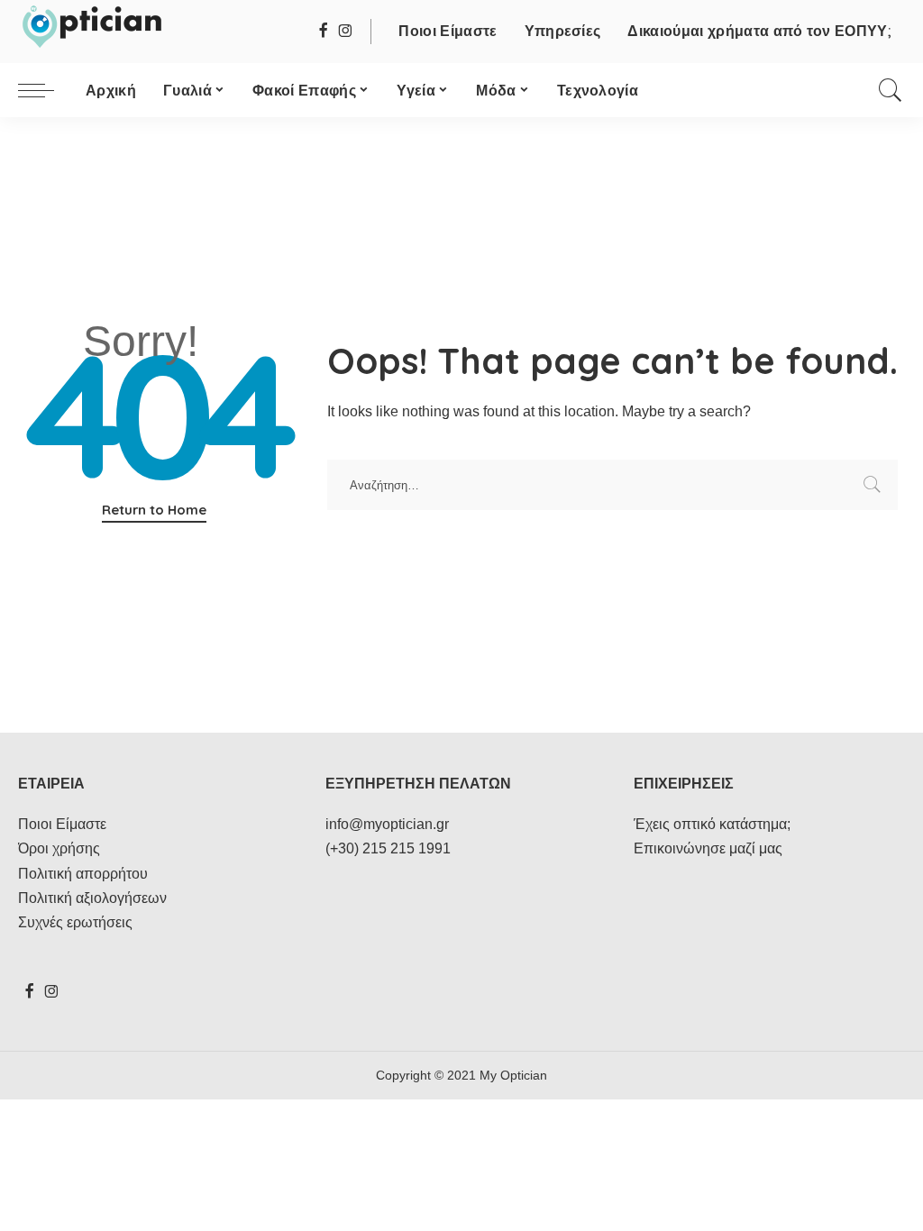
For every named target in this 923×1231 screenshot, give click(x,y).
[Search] (890, 90)
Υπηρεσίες (563, 31)
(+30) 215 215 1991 (388, 848)
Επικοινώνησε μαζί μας (708, 848)
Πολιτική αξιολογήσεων (92, 898)
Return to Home (154, 509)
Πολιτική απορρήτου (83, 873)
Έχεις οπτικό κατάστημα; (712, 824)
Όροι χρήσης (59, 848)
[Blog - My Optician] (91, 27)
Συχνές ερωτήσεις (75, 922)
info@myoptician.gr (387, 824)
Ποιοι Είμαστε (447, 31)
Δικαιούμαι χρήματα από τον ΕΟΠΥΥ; (759, 31)
